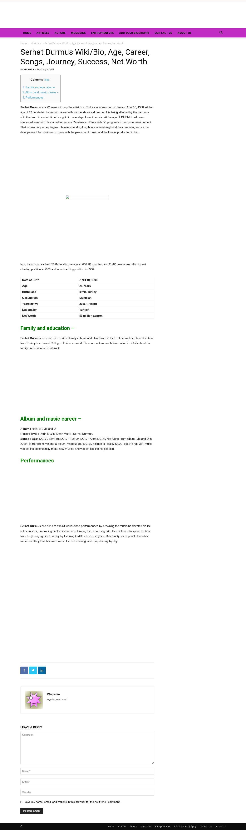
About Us (184, 33)
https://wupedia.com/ (56, 699)
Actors (60, 33)
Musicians (78, 33)
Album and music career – (40, 92)
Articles (43, 33)
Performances (32, 97)
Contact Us (163, 33)
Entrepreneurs (102, 33)
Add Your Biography (134, 33)
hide (47, 79)
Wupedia (29, 69)
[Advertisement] (87, 167)
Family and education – (38, 87)
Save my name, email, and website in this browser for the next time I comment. (72, 801)
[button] (221, 33)
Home (27, 33)
